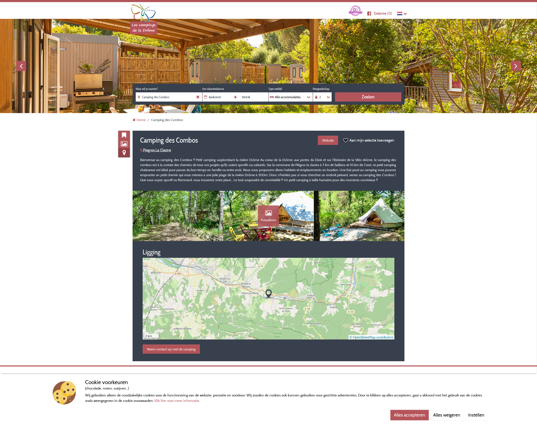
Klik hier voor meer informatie (176, 400)
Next (516, 66)
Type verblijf (275, 89)
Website (328, 140)
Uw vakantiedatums (213, 89)
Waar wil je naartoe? (147, 89)
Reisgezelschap (321, 89)
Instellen (476, 415)
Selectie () (383, 13)
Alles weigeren (446, 415)
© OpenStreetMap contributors (371, 337)
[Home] (143, 11)
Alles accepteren (409, 415)
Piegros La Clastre (156, 150)
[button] (268, 294)
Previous (21, 66)
